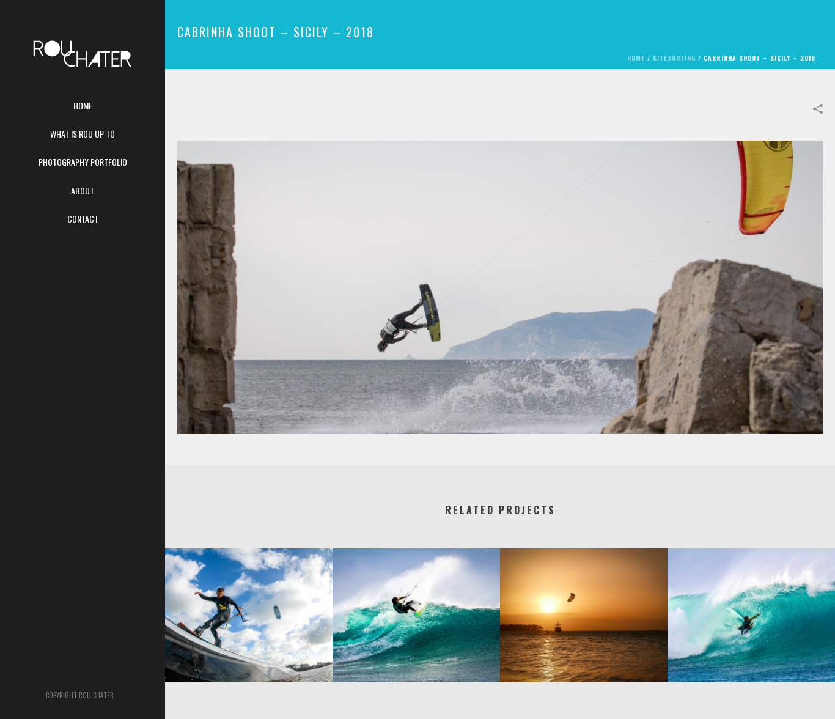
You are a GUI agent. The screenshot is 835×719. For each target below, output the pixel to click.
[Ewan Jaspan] (249, 597)
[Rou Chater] (82, 61)
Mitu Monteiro (416, 650)
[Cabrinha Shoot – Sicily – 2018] (500, 285)
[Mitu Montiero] (751, 597)
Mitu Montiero (751, 650)
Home (636, 57)
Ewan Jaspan (249, 650)
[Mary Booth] (584, 597)
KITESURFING (674, 57)
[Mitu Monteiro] (416, 597)
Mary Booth (584, 650)
